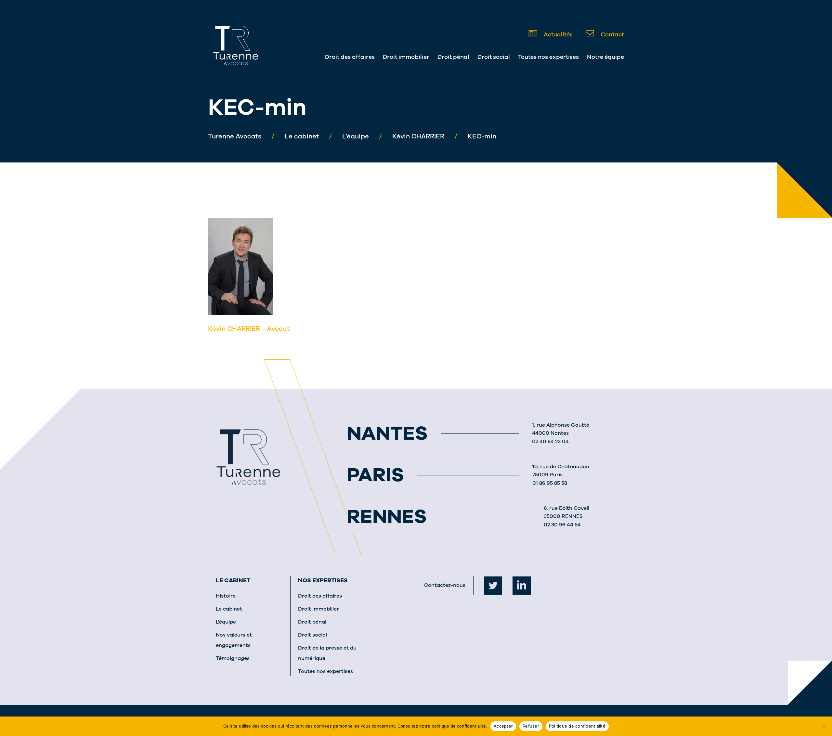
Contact (611, 34)
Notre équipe (605, 57)
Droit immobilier (406, 57)
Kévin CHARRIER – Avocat (249, 328)
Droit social (493, 57)
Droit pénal (453, 57)
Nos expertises (323, 580)
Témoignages (233, 658)
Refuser (531, 726)
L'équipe (226, 622)
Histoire (226, 596)
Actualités (557, 34)
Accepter (503, 726)
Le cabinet (233, 580)
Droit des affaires (350, 57)
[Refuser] (824, 726)
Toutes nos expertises (548, 57)
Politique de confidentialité (577, 726)
